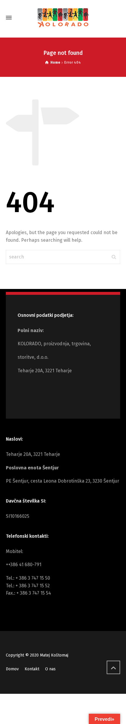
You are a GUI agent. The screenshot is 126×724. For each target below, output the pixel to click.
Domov (12, 669)
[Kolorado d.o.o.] (63, 17)
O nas (50, 669)
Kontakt (32, 669)
